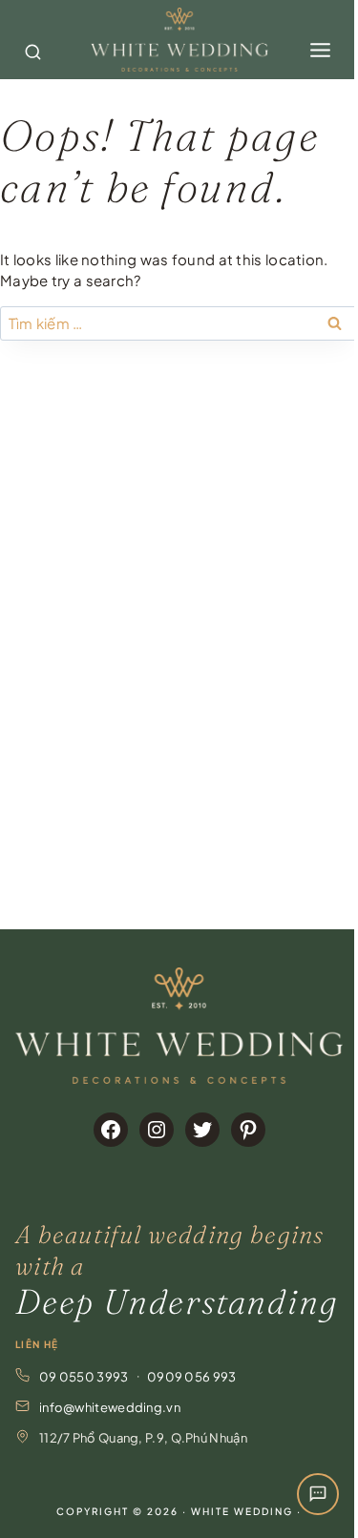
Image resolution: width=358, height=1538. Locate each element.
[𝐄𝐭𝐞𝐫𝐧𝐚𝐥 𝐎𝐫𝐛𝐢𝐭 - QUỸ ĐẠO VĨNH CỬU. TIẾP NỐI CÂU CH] (87, 645)
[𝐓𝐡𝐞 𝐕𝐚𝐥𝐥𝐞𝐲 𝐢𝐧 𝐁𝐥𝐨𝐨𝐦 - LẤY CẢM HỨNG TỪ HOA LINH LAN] (87, 431)
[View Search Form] (30, 39)
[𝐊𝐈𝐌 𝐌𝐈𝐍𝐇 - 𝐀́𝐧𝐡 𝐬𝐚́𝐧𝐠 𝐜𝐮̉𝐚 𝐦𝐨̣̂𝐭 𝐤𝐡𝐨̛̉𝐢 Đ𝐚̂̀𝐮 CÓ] (87, 752)
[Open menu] (320, 39)
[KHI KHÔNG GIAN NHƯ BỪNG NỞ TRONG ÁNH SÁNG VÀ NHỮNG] (87, 859)
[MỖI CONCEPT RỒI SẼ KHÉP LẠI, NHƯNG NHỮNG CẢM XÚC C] (87, 538)
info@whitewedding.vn (109, 1407)
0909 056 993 (192, 1376)
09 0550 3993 (84, 1376)
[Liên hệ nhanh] (318, 1494)
